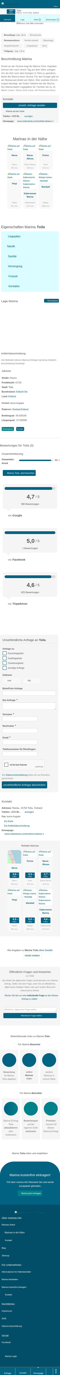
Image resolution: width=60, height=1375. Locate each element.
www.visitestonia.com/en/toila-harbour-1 (35, 121)
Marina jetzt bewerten (20, 473)
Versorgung (14, 266)
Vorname (8, 714)
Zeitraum (7, 675)
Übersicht (7, 20)
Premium (54, 141)
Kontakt (20, 429)
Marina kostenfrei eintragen (14, 1287)
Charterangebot (15, 663)
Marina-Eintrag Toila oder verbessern (10, 1128)
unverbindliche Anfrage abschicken (24, 784)
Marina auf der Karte (14, 111)
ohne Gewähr (46, 950)
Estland (12, 396)
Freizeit (13, 276)
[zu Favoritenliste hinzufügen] (3, 25)
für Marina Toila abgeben (9, 1075)
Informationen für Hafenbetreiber (16, 1272)
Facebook (6, 1342)
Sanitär (12, 256)
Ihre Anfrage (9, 700)
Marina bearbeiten (10, 1279)
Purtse (45, 155)
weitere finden (29, 1075)
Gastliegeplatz (15, 658)
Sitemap (5, 1255)
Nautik (10, 246)
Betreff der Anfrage (13, 688)
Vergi (14, 183)
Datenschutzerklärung (17, 775)
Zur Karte (8, 821)
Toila (11, 387)
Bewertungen (52, 20)
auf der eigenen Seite (31, 1126)
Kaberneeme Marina (30, 195)
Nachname (9, 726)
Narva (14, 155)
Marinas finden (8, 1225)
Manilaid (46, 187)
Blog (4, 1248)
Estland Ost (21, 392)
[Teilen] (49, 1371)
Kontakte (14, 286)
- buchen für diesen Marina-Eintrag (51, 1126)
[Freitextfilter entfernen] (47, 4)
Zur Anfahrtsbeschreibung (17, 826)
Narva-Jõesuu (30, 157)
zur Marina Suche (3, 11)
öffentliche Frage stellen (31, 1015)
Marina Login (10, 1356)
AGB (4, 1318)
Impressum (7, 1311)
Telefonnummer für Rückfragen (19, 749)
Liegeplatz (14, 236)
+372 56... (15, 116)
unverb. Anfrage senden (31, 105)
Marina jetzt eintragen (31, 1193)
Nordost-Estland (20, 409)
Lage (22, 20)
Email (6, 737)
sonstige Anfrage (16, 668)
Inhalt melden (32, 955)
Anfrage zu (8, 649)
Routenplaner (52, 301)
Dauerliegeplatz (16, 653)
